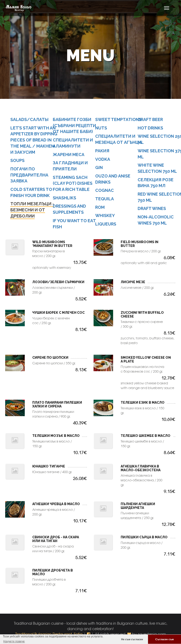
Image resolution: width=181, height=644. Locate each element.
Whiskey (105, 215)
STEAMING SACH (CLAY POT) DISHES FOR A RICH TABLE (72, 183)
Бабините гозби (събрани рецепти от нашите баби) (74, 125)
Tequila (104, 198)
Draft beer (150, 119)
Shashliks (64, 197)
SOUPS (17, 160)
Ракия (102, 150)
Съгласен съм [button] (164, 639)
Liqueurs (105, 223)
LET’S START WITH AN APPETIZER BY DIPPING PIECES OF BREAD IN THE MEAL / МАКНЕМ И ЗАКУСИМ (33, 140)
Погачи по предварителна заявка (29, 174)
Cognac (104, 190)
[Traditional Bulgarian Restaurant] (17, 8)
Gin (99, 167)
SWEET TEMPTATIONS (118, 119)
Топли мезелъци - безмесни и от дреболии (32, 209)
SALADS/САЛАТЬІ (29, 119)
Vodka (102, 159)
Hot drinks (150, 127)
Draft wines (152, 208)
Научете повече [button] (14, 641)
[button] (89, 634)
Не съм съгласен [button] (132, 639)
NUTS (101, 127)
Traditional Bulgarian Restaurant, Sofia (48, 634)
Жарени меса (68, 154)
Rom (100, 207)
